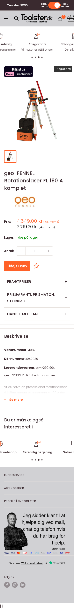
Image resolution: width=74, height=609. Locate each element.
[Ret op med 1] (48, 251)
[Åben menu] (6, 18)
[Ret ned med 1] (21, 251)
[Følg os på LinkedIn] (22, 585)
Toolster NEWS (17, 5)
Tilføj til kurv (17, 266)
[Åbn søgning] (16, 18)
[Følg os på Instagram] (15, 585)
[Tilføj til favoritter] (37, 266)
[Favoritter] (60, 18)
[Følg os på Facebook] (7, 585)
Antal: (9, 251)
